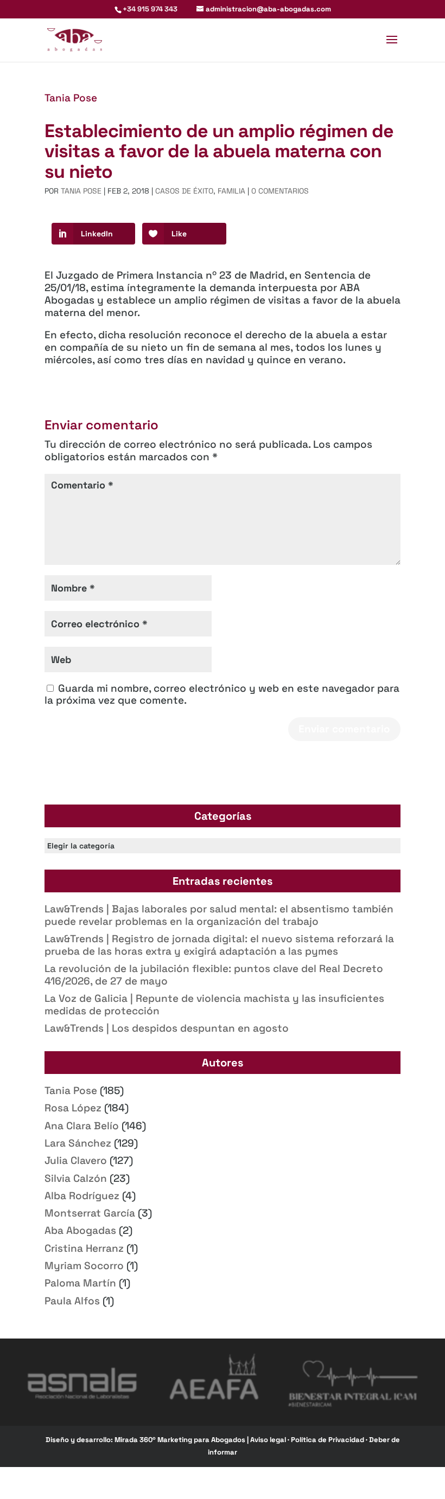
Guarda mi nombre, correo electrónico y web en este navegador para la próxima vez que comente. (221, 694)
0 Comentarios (280, 191)
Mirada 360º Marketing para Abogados (181, 1439)
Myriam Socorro (84, 1265)
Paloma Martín (80, 1283)
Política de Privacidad (328, 1439)
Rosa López (72, 1108)
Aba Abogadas (80, 1230)
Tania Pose (70, 98)
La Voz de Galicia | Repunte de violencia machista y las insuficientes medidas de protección (214, 1005)
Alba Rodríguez (81, 1195)
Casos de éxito (184, 191)
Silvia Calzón (75, 1178)
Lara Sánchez (77, 1143)
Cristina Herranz (84, 1248)
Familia (231, 191)
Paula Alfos (72, 1301)
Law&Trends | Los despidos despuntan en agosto (166, 1028)
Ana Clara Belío (81, 1126)
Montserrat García (89, 1213)
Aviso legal (269, 1439)
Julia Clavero (75, 1160)
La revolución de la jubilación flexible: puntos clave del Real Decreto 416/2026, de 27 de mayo (213, 975)
